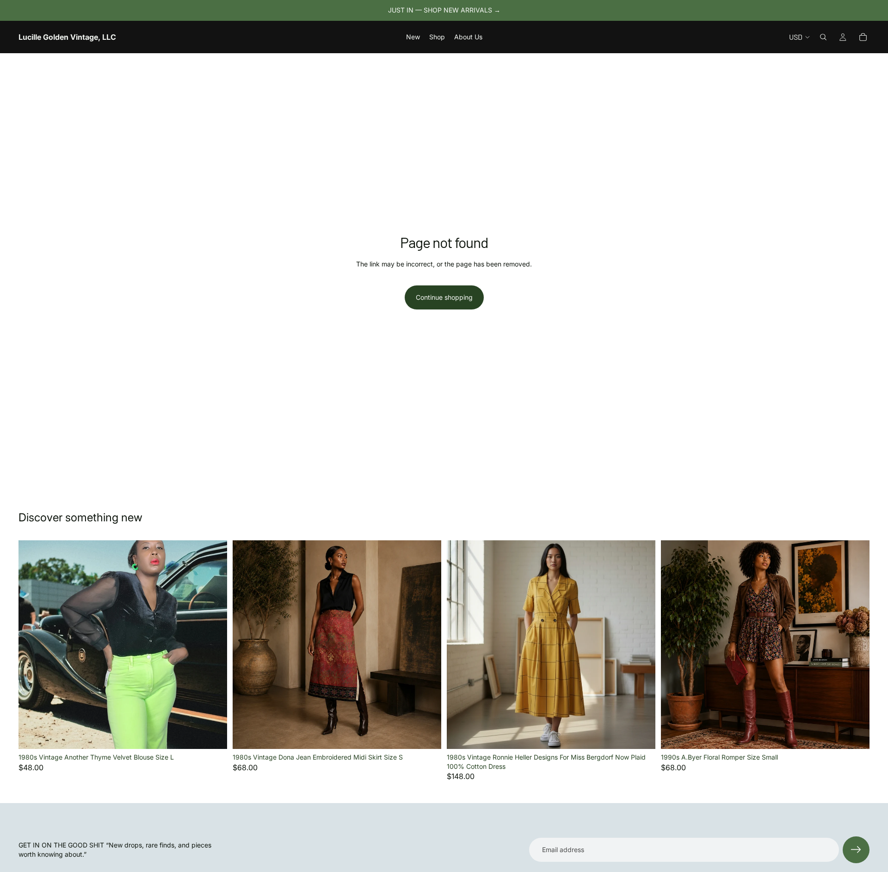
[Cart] (863, 37)
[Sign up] (856, 849)
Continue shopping (444, 297)
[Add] (212, 734)
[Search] (823, 37)
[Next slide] (213, 645)
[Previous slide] (32, 645)
